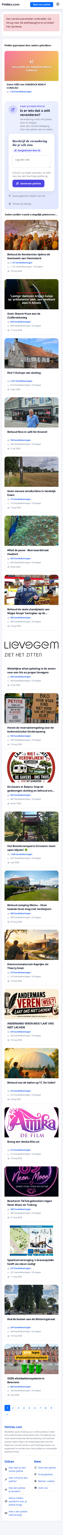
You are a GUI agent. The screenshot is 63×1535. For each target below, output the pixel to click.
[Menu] (57, 4)
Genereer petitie (30, 183)
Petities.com (10, 4)
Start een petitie (41, 4)
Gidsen (9, 1461)
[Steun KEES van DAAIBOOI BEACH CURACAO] (31, 73)
